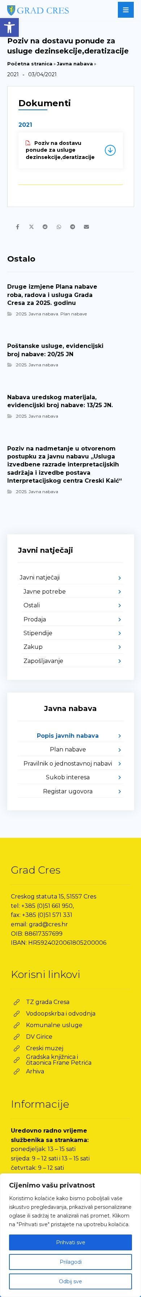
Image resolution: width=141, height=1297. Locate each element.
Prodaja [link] (35, 619)
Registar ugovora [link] (68, 791)
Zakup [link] (33, 646)
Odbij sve (70, 1281)
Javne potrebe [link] (45, 591)
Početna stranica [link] (29, 63)
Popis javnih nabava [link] (68, 735)
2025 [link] (21, 313)
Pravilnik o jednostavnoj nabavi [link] (68, 763)
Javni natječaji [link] (40, 577)
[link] (9, 27)
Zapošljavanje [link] (43, 661)
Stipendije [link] (38, 633)
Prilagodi (71, 1262)
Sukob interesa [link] (68, 777)
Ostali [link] (32, 605)
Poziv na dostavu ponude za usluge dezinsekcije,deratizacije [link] (60, 150)
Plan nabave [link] (73, 313)
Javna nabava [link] (75, 63)
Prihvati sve (70, 1242)
